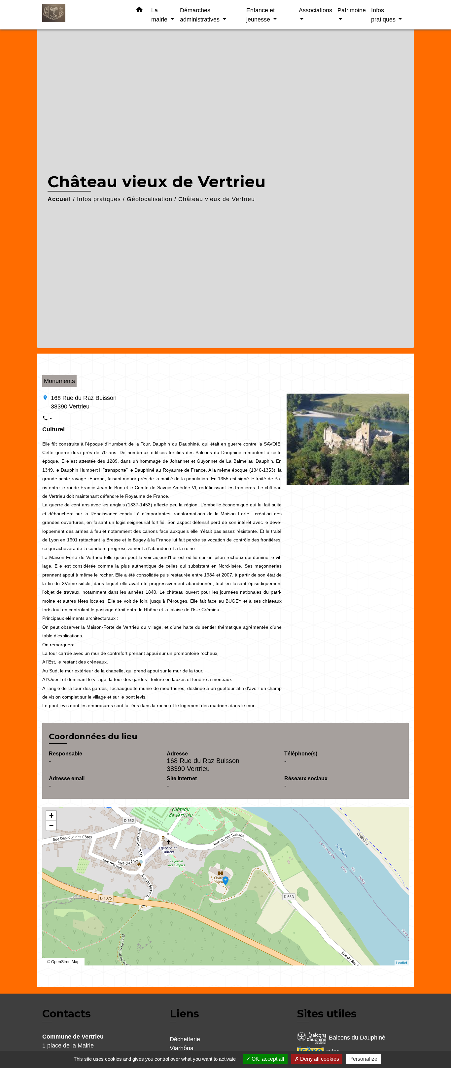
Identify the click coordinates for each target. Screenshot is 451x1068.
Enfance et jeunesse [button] (260, 15)
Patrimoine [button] (351, 10)
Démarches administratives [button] (200, 15)
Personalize (363, 1059)
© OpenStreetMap (63, 962)
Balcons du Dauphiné (357, 1037)
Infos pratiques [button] (384, 15)
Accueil (59, 199)
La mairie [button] (160, 15)
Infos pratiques (99, 199)
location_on (222, 877)
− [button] (51, 825)
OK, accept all (267, 1059)
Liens (184, 1013)
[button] (139, 11)
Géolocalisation (149, 199)
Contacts (66, 1013)
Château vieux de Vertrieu (216, 199)
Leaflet (401, 962)
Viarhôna (181, 1048)
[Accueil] (83, 14)
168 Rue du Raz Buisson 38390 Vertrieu (84, 402)
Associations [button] (315, 10)
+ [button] (51, 815)
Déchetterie (185, 1039)
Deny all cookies (319, 1059)
